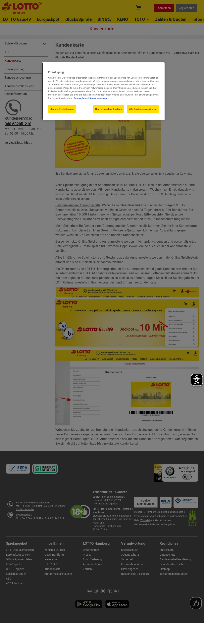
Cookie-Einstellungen (62, 109)
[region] (103, 91)
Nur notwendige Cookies (108, 109)
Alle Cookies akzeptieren (143, 109)
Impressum (102, 98)
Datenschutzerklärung (85, 98)
